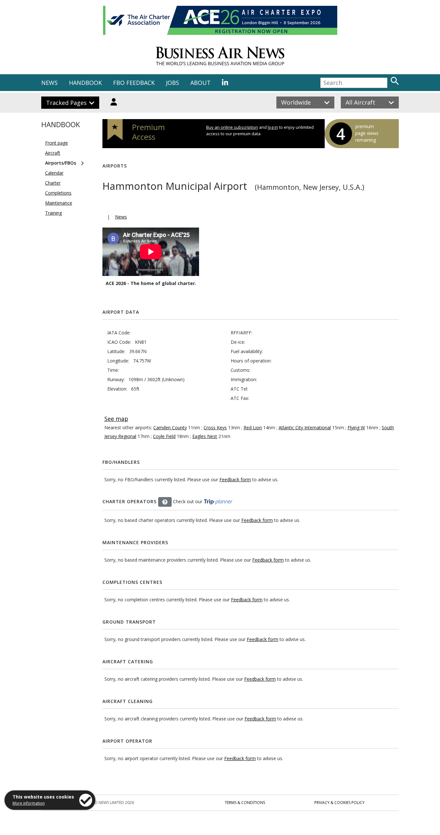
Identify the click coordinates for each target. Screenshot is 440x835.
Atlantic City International (305, 427)
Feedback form (235, 479)
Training (53, 213)
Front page (56, 143)
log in (273, 127)
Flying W (356, 427)
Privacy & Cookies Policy (339, 802)
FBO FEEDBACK (134, 83)
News (121, 217)
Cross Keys (215, 427)
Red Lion (253, 427)
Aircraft (52, 153)
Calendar (54, 173)
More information (29, 803)
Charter (53, 183)
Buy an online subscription (232, 127)
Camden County (170, 427)
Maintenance (58, 203)
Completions (58, 193)
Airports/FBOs (60, 163)
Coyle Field (164, 436)
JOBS (172, 83)
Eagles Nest (204, 436)
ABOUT (200, 83)
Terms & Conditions (245, 802)
